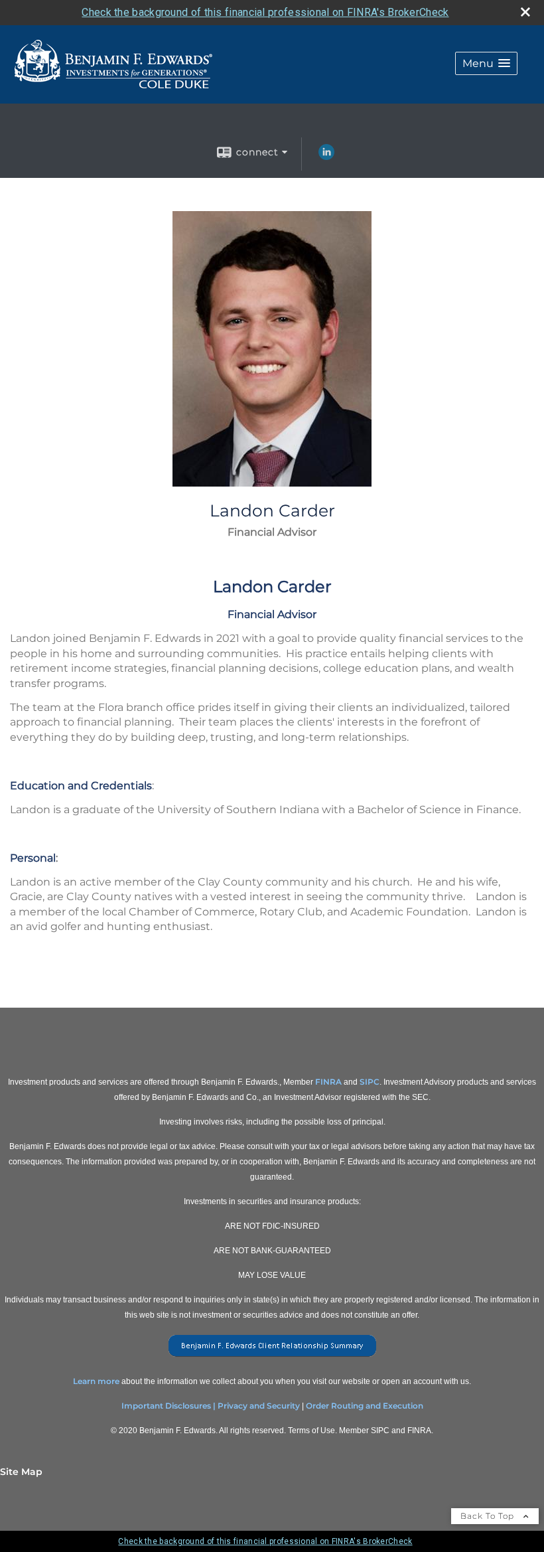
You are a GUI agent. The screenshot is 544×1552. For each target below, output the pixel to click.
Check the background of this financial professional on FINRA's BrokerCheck (265, 12)
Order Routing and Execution (364, 1406)
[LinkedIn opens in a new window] (326, 157)
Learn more (96, 1381)
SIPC (369, 1082)
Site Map (21, 1472)
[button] (486, 63)
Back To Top (488, 1516)
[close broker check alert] (525, 12)
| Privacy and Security (256, 1406)
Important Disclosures (166, 1406)
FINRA (328, 1082)
